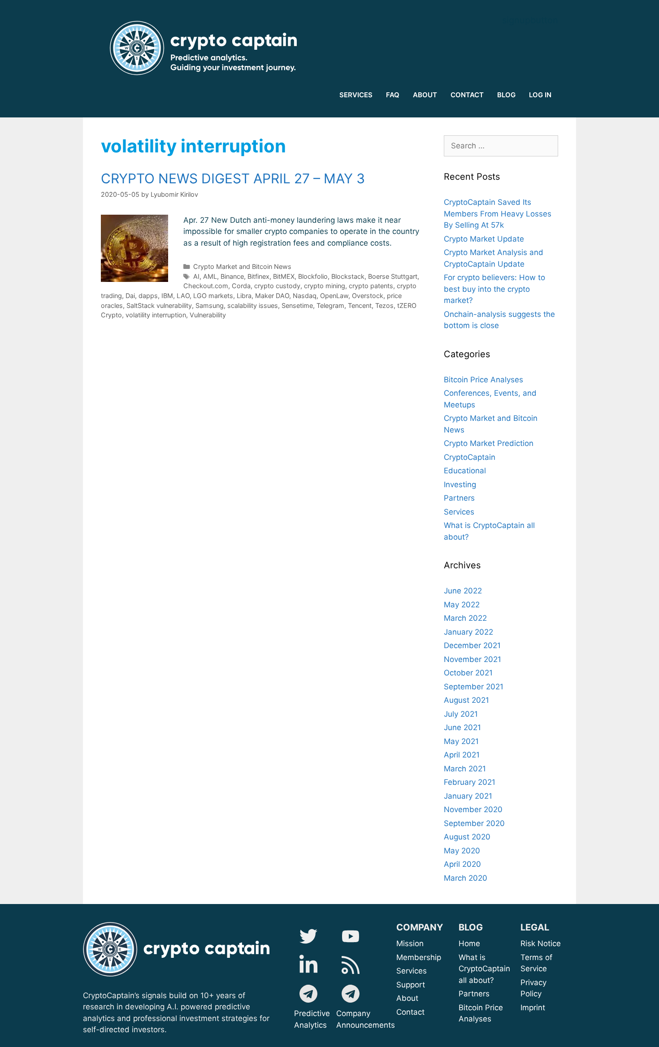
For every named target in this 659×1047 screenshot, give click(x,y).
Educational (465, 470)
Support (430, 984)
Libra (244, 295)
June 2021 (462, 727)
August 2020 (467, 836)
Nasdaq (304, 295)
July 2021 (461, 714)
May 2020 (462, 850)
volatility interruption (156, 315)
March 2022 (465, 618)
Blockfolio (313, 276)
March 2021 (465, 768)
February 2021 (469, 782)
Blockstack (347, 276)
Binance (232, 276)
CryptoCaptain (469, 457)
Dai (130, 295)
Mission (432, 943)
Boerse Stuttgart (392, 276)
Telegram (330, 305)
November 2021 (472, 659)
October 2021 (468, 672)
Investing (460, 484)
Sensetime (297, 305)
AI (196, 276)
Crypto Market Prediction (488, 443)
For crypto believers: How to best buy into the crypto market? (494, 289)
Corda (241, 286)
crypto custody (277, 286)
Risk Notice (540, 943)
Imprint (532, 1007)
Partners (459, 497)
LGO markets (213, 295)
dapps (148, 295)
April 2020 (462, 864)
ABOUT (425, 95)
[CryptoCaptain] (206, 48)
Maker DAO (272, 295)
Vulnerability (208, 315)
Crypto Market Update (484, 238)
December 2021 (472, 645)
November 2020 (473, 809)
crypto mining (324, 286)
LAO (183, 295)
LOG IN (540, 95)
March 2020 (465, 878)
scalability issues (252, 305)
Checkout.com (205, 286)
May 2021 (461, 741)
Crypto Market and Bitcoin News (242, 266)
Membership (430, 957)
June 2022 (463, 590)
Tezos (384, 305)
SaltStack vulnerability (159, 305)
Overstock (367, 295)
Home (469, 943)
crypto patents (371, 286)
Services (459, 511)
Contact (410, 1012)
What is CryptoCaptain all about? (484, 969)
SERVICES (356, 95)
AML (210, 276)
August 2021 (466, 700)
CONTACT (467, 95)
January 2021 (468, 796)
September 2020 (474, 823)
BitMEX (284, 276)
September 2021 (473, 686)
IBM (167, 295)
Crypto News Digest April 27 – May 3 (233, 178)
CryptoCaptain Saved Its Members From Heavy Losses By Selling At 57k (497, 213)
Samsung (209, 305)
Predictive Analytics (312, 1019)
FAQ (392, 95)
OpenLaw (334, 295)
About (438, 998)
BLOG (506, 95)
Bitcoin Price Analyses (483, 379)
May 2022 (462, 604)
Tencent (360, 305)
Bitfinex (258, 276)
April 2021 (462, 754)
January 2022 (468, 631)
